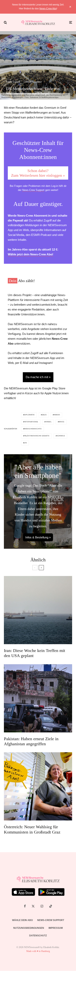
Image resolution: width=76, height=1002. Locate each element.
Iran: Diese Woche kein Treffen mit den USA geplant (34, 653)
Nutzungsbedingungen (28, 928)
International (31, 422)
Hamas (57, 415)
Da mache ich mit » (38, 377)
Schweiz (61, 436)
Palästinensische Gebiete (36, 436)
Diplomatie (29, 415)
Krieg (61, 422)
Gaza (44, 415)
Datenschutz (38, 935)
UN (25, 443)
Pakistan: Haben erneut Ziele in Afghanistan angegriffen (31, 741)
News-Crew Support (33, 190)
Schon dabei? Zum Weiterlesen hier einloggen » (38, 172)
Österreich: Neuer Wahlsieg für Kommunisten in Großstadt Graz (32, 829)
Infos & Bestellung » (38, 537)
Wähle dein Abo (22, 920)
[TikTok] (50, 906)
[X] (33, 906)
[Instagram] (42, 906)
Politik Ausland (13, 81)
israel (48, 422)
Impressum (56, 928)
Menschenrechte (33, 429)
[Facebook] (25, 906)
